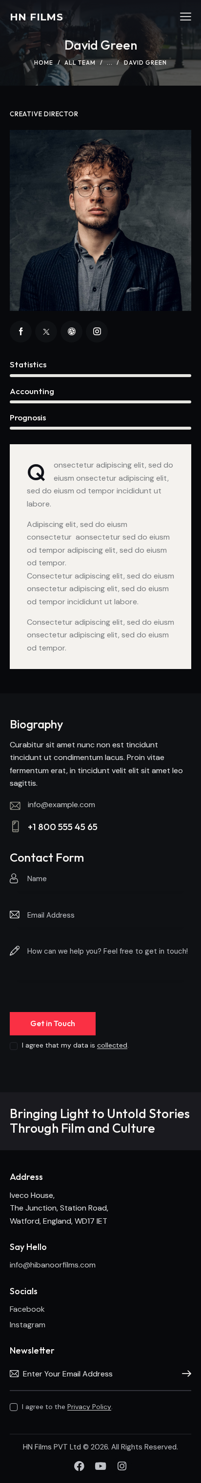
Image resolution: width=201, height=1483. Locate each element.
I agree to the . (67, 1406)
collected (112, 1045)
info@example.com (61, 804)
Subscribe (184, 1374)
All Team (80, 62)
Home (43, 62)
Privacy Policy (89, 1407)
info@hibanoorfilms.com (53, 1265)
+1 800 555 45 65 (63, 826)
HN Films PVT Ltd (53, 1447)
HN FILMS (36, 17)
